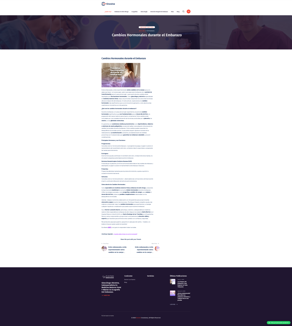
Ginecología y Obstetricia (146, 27)
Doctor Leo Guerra (129, 279)
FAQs (172, 11)
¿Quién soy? (108, 11)
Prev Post (106, 243)
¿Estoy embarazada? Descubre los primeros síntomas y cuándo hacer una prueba (184, 297)
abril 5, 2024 (142, 30)
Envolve (138, 317)
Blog (178, 11)
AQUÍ (109, 227)
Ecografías (135, 11)
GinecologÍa (144, 11)
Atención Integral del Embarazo (159, 11)
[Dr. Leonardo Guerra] (108, 3)
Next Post (154, 243)
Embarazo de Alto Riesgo (122, 11)
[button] (278, 322)
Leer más (173, 304)
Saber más (107, 295)
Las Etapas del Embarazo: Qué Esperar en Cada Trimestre (182, 284)
